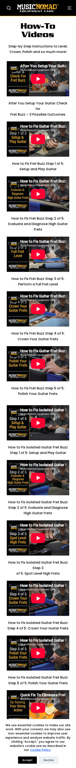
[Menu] (69, 8)
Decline (48, 760)
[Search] (9, 8)
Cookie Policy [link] (40, 750)
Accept (27, 760)
